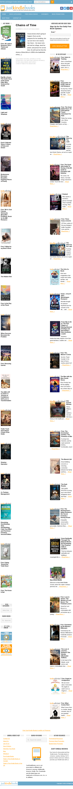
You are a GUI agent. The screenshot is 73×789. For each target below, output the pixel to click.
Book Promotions (58, 14)
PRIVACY (6, 754)
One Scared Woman (68, 402)
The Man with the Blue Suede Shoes (66, 378)
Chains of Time (26, 25)
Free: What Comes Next (65, 704)
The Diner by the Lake (69, 244)
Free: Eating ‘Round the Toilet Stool (5, 564)
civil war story (28, 60)
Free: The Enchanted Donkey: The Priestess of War (66, 433)
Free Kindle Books (31, 14)
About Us (6, 741)
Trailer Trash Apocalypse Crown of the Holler (5, 431)
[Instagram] (68, 8)
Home (4, 14)
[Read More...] (65, 69)
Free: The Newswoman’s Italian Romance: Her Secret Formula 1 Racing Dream (66, 513)
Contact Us (17, 18)
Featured (26, 59)
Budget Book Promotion (56, 743)
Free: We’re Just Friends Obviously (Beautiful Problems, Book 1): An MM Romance (6, 215)
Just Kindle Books (33, 29)
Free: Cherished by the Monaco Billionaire (66, 626)
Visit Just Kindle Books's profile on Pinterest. (37, 730)
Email (53, 32)
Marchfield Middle (56, 580)
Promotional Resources (56, 738)
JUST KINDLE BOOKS (24, 8)
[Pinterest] (71, 8)
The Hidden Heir (6, 276)
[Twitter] (64, 8)
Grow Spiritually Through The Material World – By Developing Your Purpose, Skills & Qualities (66, 543)
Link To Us (6, 743)
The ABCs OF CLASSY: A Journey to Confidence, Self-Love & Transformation (6, 396)
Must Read (5, 18)
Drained (65, 194)
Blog (4, 751)
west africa (32, 62)
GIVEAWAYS (44, 14)
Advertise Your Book (9, 748)
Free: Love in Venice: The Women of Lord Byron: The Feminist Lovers (66, 600)
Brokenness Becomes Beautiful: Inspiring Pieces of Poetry (6, 178)
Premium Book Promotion (56, 741)
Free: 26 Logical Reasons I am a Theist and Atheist (6, 46)
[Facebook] (61, 8)
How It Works (7, 746)
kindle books (24, 62)
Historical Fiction (35, 59)
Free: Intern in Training (65, 58)
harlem (35, 60)
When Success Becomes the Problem (6, 335)
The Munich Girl (66, 459)
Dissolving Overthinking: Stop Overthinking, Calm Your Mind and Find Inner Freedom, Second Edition (6, 528)
